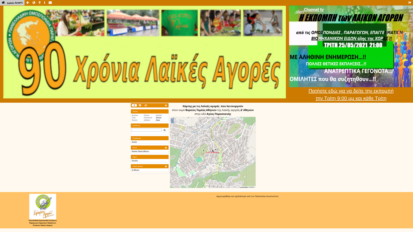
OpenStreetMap (244, 187)
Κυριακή (159, 115)
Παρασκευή (148, 117)
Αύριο (158, 120)
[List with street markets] (140, 105)
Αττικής (134, 142)
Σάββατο (147, 120)
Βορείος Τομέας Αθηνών (140, 151)
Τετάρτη (134, 120)
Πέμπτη (146, 115)
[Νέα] (34, 2)
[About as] (44, 2)
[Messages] (50, 2)
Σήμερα (158, 117)
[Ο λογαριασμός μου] (410, 2)
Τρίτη (134, 117)
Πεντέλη (135, 160)
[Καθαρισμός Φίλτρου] (166, 147)
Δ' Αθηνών (135, 170)
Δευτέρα (135, 115)
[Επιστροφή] (28, 2)
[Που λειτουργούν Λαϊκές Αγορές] (39, 2)
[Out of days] (146, 105)
